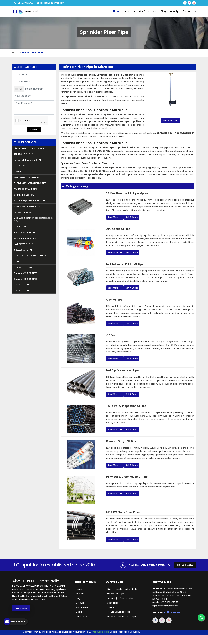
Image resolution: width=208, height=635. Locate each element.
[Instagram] (189, 3)
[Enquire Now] (170, 94)
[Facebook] (185, 3)
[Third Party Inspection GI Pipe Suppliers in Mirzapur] (81, 419)
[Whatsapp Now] (201, 617)
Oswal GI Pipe (21, 226)
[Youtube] (194, 3)
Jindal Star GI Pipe (23, 250)
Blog (163, 11)
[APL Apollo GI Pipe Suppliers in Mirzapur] (81, 242)
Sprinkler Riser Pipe (24, 194)
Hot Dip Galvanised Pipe (26, 177)
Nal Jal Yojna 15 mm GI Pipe (28, 160)
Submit (33, 129)
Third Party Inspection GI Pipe (30, 183)
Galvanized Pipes (23, 290)
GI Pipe (17, 261)
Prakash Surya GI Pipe (25, 189)
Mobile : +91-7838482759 (165, 602)
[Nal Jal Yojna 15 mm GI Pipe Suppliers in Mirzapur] (81, 277)
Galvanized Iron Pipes (25, 279)
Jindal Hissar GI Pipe (24, 232)
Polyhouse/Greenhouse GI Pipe (30, 200)
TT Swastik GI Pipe (23, 212)
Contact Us (189, 11)
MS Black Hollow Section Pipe (30, 255)
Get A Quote (170, 120)
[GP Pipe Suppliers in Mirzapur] (81, 348)
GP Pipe (17, 171)
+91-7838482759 (24, 2)
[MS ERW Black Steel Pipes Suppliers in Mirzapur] (81, 525)
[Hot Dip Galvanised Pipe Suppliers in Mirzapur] (81, 384)
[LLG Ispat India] (18, 11)
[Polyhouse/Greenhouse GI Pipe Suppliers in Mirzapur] (81, 490)
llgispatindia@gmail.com (51, 2)
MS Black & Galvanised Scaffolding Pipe (33, 219)
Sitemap (79, 602)
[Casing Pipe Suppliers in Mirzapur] (81, 313)
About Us (129, 11)
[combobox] (19, 89)
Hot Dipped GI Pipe (23, 244)
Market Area (81, 607)
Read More (113, 217)
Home (116, 11)
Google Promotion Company (125, 631)
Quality (174, 11)
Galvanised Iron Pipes (25, 273)
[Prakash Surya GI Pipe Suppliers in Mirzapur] (81, 454)
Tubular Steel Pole (24, 267)
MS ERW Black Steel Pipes (27, 206)
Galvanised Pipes (23, 284)
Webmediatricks (100, 631)
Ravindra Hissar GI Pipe (26, 238)
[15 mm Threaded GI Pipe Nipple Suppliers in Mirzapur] (81, 207)
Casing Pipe (20, 165)
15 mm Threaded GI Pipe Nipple (29, 148)
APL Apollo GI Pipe (23, 154)
